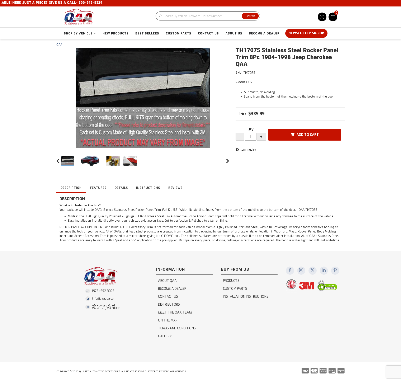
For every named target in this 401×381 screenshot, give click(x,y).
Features (98, 188)
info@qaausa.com (104, 298)
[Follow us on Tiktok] (324, 270)
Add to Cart (308, 134)
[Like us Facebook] (290, 270)
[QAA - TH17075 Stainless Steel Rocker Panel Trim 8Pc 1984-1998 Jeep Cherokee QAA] (142, 98)
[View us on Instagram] (301, 270)
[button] (208, 15)
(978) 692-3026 (103, 291)
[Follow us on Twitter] (312, 270)
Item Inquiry (248, 150)
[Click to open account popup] (322, 17)
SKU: (239, 73)
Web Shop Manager (174, 371)
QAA (59, 45)
